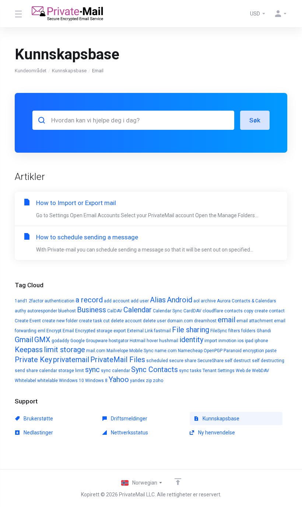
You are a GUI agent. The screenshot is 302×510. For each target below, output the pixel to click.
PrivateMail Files (117, 359)
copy (248, 310)
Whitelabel (25, 380)
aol (196, 300)
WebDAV (260, 370)
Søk (254, 120)
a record (89, 299)
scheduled (157, 360)
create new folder (60, 320)
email (226, 319)
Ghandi (264, 330)
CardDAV (192, 310)
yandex (137, 380)
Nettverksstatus (129, 433)
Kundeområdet (30, 70)
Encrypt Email (60, 330)
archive (208, 300)
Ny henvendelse (216, 433)
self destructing (268, 360)
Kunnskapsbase (69, 70)
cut (106, 320)
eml (41, 330)
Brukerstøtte (37, 418)
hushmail (168, 340)
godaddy (60, 340)
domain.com (180, 320)
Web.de (243, 370)
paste (271, 350)
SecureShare (210, 360)
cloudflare (213, 310)
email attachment (254, 320)
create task (90, 320)
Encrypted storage (93, 330)
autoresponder (42, 310)
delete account (126, 320)
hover (152, 340)
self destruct (238, 360)
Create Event (28, 320)
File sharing (190, 329)
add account (117, 300)
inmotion (227, 340)
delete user (154, 320)
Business (91, 309)
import (210, 340)
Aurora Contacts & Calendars (246, 300)
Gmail (24, 339)
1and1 (21, 300)
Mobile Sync (141, 350)
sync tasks (190, 370)
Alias (158, 299)
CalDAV (114, 310)
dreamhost (205, 320)
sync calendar (115, 370)
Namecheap (190, 350)
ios (241, 340)
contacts (233, 310)
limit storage (64, 349)
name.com (166, 350)
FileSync (218, 330)
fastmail (162, 330)
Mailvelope (117, 350)
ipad (249, 340)
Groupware (97, 340)
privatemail (71, 359)
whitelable (47, 380)
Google (77, 340)
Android (179, 299)
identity (191, 339)
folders (248, 330)
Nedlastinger (37, 433)
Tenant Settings (219, 370)
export (119, 330)
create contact (269, 310)
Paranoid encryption (244, 350)
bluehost (67, 310)
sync (92, 369)
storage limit (71, 370)
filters (234, 330)
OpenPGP (213, 350)
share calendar (41, 370)
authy (20, 310)
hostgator (119, 340)
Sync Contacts (154, 369)
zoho (158, 380)
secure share (182, 360)
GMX (42, 339)
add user (140, 300)
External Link (140, 330)
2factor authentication (51, 300)
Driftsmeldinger (128, 418)
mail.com (95, 350)
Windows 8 (96, 380)
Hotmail (137, 340)
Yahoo (119, 379)
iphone (261, 340)
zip (149, 380)
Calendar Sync (167, 310)
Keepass (29, 349)
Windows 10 (71, 380)
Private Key (33, 359)
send (20, 370)
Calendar (137, 309)
